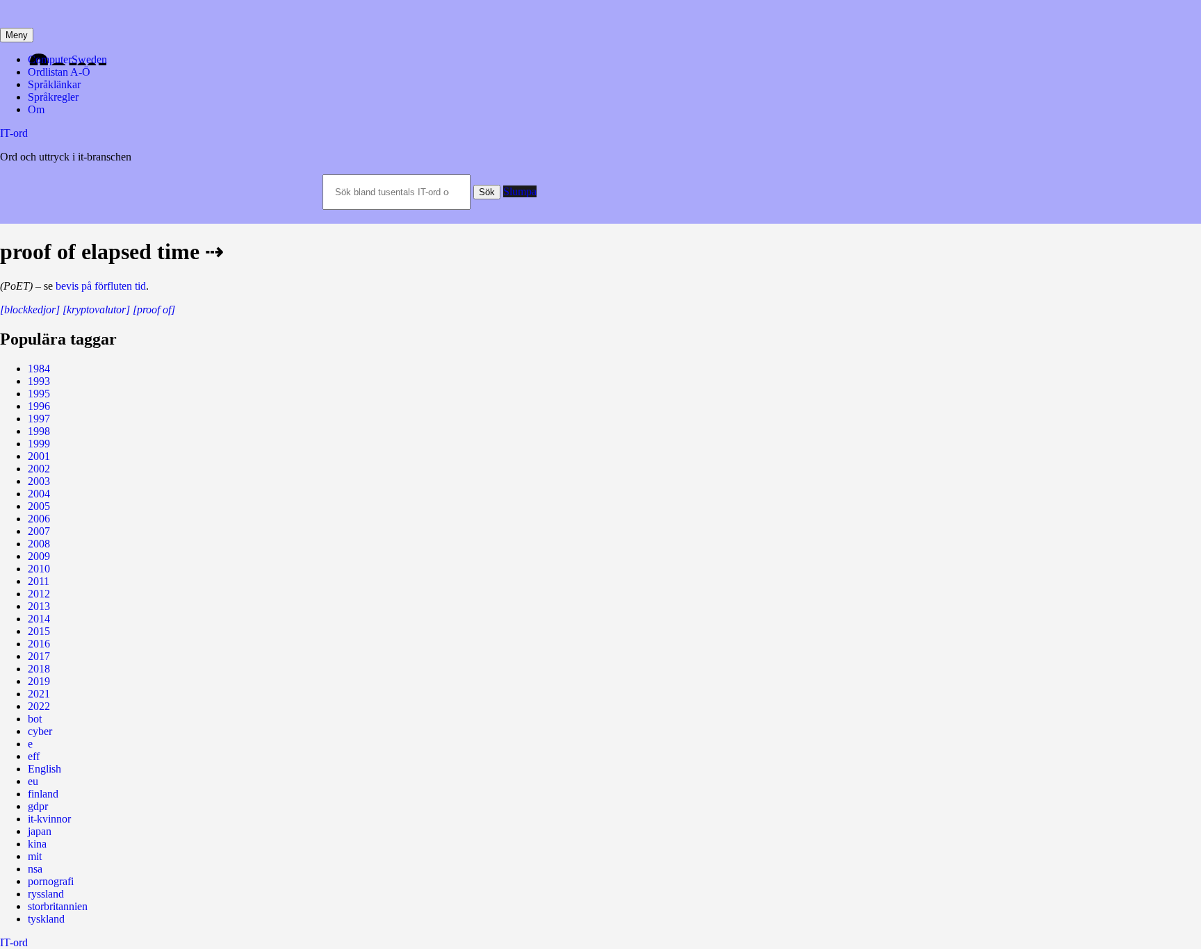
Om (36, 109)
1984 (39, 368)
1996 (39, 406)
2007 (39, 531)
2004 (39, 494)
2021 (39, 694)
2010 (39, 569)
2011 (38, 581)
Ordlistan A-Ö (59, 72)
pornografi (51, 881)
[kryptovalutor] (96, 309)
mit (35, 856)
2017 (39, 656)
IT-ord (14, 133)
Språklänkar (54, 84)
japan (39, 831)
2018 (39, 669)
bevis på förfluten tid (101, 286)
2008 (39, 544)
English (44, 769)
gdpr (38, 806)
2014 (39, 619)
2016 (39, 644)
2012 (39, 594)
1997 (39, 418)
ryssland (46, 894)
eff (34, 756)
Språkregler (53, 97)
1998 (39, 431)
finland (43, 794)
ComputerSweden (67, 59)
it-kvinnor (49, 819)
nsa (35, 869)
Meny (17, 35)
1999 (39, 443)
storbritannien (58, 906)
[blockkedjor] (30, 309)
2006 (39, 519)
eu (33, 781)
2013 (39, 606)
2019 (39, 681)
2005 (39, 506)
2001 (39, 456)
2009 (39, 556)
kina (37, 844)
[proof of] (154, 309)
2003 (39, 481)
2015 (39, 631)
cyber (40, 731)
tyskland (46, 919)
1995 (39, 393)
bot (35, 719)
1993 (39, 381)
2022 (39, 706)
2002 (39, 468)
